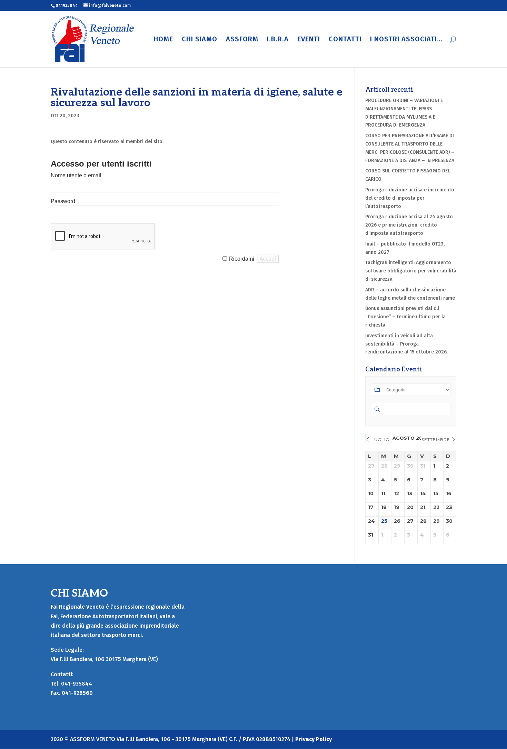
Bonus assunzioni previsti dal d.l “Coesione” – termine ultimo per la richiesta (405, 317)
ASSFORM (242, 40)
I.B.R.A (278, 40)
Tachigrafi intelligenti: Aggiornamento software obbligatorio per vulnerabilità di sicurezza (410, 271)
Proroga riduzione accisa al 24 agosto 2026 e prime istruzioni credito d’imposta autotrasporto (409, 225)
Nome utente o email (76, 175)
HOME (163, 40)
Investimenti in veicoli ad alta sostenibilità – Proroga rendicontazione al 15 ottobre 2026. (406, 344)
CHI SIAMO (199, 40)
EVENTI (308, 40)
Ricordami (241, 259)
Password (63, 201)
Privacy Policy (313, 739)
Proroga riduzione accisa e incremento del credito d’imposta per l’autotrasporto (409, 198)
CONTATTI (345, 40)
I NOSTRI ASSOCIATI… (406, 40)
